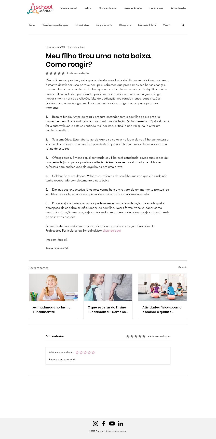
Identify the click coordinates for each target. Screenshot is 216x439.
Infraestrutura (82, 24)
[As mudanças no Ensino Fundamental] (53, 287)
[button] (107, 6)
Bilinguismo (125, 24)
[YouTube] (112, 423)
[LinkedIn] (120, 423)
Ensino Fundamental (57, 247)
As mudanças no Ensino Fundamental (52, 309)
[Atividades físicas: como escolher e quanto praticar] (162, 287)
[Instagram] (95, 423)
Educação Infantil (147, 24)
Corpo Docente (104, 24)
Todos (32, 24)
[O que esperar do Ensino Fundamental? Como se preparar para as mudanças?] (108, 287)
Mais (165, 24)
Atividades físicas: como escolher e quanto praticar (161, 309)
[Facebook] (103, 423)
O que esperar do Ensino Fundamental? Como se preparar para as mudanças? (107, 309)
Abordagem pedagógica (55, 24)
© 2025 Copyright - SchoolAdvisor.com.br (107, 431)
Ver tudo (182, 267)
